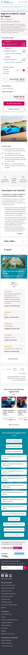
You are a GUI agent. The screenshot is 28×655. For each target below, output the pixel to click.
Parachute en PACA (6, 591)
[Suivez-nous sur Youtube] (10, 575)
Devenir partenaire (6, 640)
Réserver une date (14, 109)
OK (25, 567)
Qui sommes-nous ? (6, 614)
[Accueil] (3, 369)
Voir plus (19, 233)
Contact (3, 617)
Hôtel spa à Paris (5, 599)
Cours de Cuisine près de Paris (9, 605)
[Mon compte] (19, 2)
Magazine (3, 631)
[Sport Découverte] (8, 2)
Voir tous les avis (13, 359)
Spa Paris (3, 607)
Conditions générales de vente (9, 619)
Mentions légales (5, 625)
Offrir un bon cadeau (15, 103)
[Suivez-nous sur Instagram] (6, 575)
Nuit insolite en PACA (7, 596)
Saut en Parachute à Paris (8, 585)
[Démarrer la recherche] (25, 7)
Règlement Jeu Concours (8, 633)
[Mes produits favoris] (22, 2)
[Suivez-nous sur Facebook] (2, 575)
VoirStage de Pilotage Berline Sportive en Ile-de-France (14, 11)
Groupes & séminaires (7, 646)
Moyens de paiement (7, 622)
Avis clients (4, 628)
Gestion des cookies (6, 578)
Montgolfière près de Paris (8, 593)
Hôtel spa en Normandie (7, 588)
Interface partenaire (6, 643)
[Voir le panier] (25, 2)
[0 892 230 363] (14, 548)
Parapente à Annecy (6, 602)
